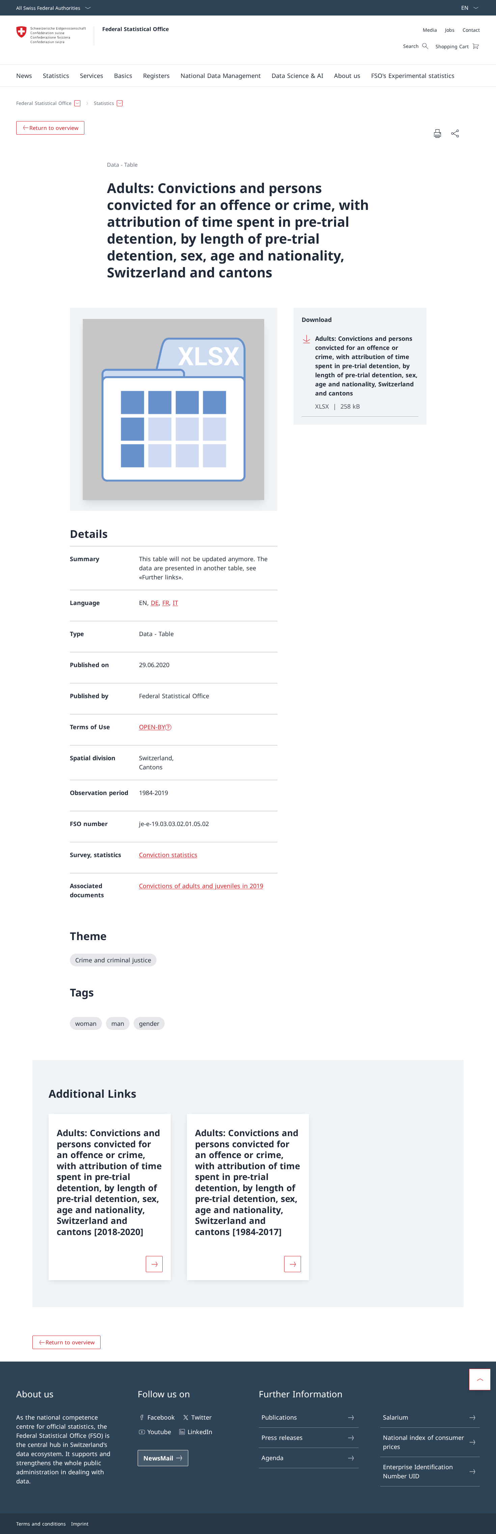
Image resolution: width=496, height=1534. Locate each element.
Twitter (201, 1417)
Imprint (79, 1524)
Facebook (161, 1417)
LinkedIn (200, 1432)
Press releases (282, 1437)
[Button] (154, 1264)
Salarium (395, 1417)
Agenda (272, 1458)
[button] (24, 75)
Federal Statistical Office (135, 29)
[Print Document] (437, 133)
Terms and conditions (41, 1524)
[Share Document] (455, 133)
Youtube (159, 1432)
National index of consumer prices (423, 1442)
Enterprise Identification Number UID (418, 1471)
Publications (279, 1417)
